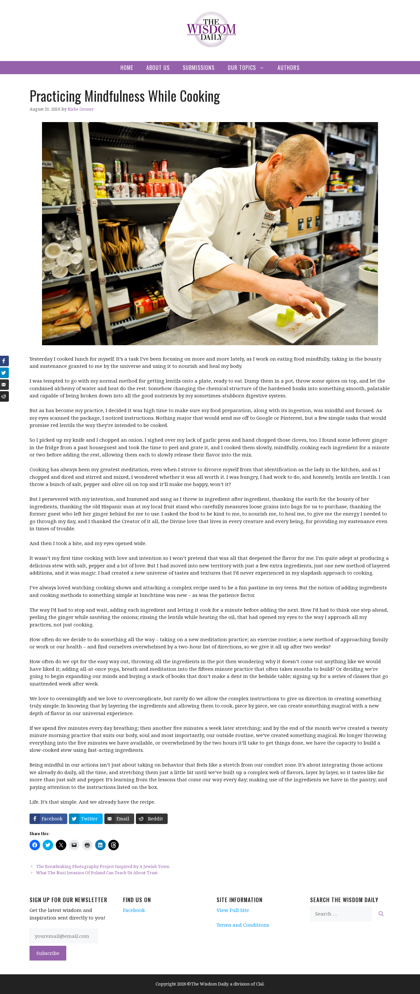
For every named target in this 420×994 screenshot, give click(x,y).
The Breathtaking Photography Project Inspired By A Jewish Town (102, 866)
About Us (158, 68)
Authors (289, 68)
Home (126, 68)
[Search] (381, 913)
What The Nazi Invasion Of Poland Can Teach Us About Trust (97, 873)
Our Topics (242, 68)
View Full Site (233, 910)
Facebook (134, 910)
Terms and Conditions (243, 924)
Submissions (199, 68)
